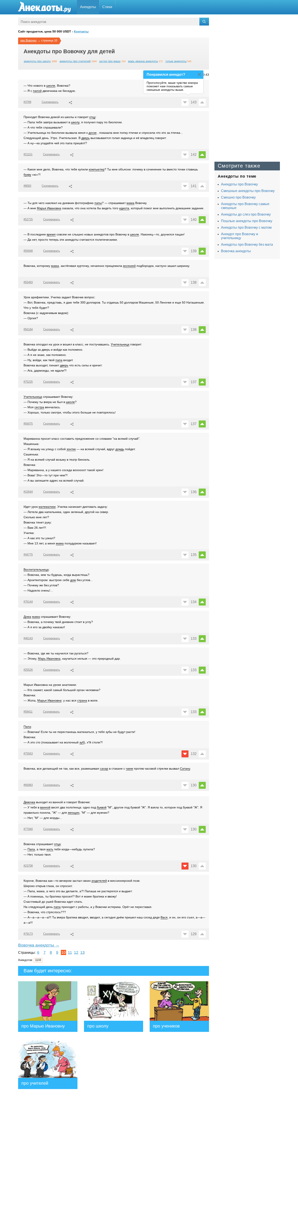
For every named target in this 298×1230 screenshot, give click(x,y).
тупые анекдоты (176, 61)
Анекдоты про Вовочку (239, 184)
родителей (99, 880)
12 (76, 952)
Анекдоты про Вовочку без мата (247, 244)
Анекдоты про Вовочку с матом (246, 227)
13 (82, 952)
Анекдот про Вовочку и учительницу (239, 236)
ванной (45, 807)
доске (93, 132)
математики (47, 506)
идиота (124, 208)
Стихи (107, 7)
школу (75, 122)
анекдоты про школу (37, 61)
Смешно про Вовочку (238, 197)
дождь (119, 449)
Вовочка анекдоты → (38, 945)
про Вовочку (28, 40)
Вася (164, 917)
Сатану (185, 768)
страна (82, 700)
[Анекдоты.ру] (44, 7)
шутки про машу (110, 61)
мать (49, 849)
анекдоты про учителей (75, 61)
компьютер (96, 169)
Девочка (29, 802)
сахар (104, 768)
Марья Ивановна (49, 208)
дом (73, 580)
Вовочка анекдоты (236, 251)
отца (57, 844)
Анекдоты (88, 7)
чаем (129, 768)
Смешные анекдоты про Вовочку (248, 191)
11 (70, 952)
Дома (27, 616)
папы (98, 203)
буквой (101, 807)
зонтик (71, 449)
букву (27, 174)
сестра (39, 407)
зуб (81, 742)
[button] (70, 101)
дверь (85, 138)
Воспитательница (36, 569)
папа (58, 360)
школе (50, 85)
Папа (27, 726)
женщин (73, 812)
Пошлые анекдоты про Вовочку (246, 221)
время (51, 234)
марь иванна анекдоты (143, 61)
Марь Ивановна (49, 658)
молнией (129, 266)
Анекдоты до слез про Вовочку (246, 214)
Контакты (81, 31)
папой (37, 91)
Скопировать (50, 102)
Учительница (120, 344)
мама (130, 203)
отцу (92, 117)
